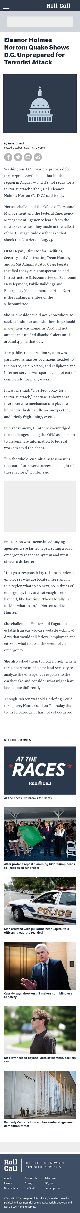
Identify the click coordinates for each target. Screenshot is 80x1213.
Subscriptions (52, 1188)
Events (8, 1183)
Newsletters (11, 1188)
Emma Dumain (16, 143)
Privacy (28, 1183)
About (7, 1178)
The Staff (29, 1188)
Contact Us (30, 1178)
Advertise (50, 1178)
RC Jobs (49, 1183)
